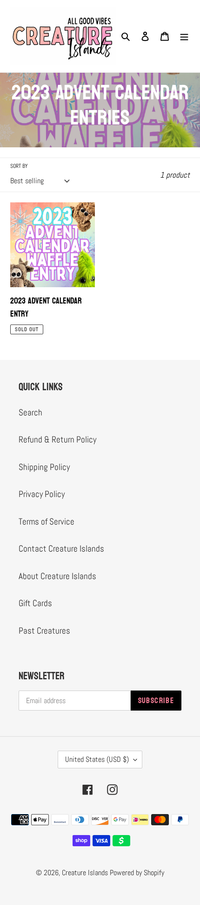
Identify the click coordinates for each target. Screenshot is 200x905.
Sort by (19, 166)
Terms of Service (46, 521)
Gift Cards (35, 603)
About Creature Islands (57, 576)
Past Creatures (44, 630)
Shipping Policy (44, 467)
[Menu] (184, 36)
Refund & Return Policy (57, 439)
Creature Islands (85, 872)
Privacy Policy (42, 494)
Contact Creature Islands (61, 548)
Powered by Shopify (137, 872)
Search (30, 412)
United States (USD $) (97, 759)
